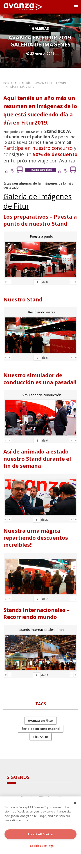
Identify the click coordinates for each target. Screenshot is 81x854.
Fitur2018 (40, 737)
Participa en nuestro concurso (38, 148)
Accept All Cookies (40, 834)
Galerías (40, 28)
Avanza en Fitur (40, 720)
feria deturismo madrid (41, 729)
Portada (9, 83)
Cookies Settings (42, 846)
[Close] (75, 803)
